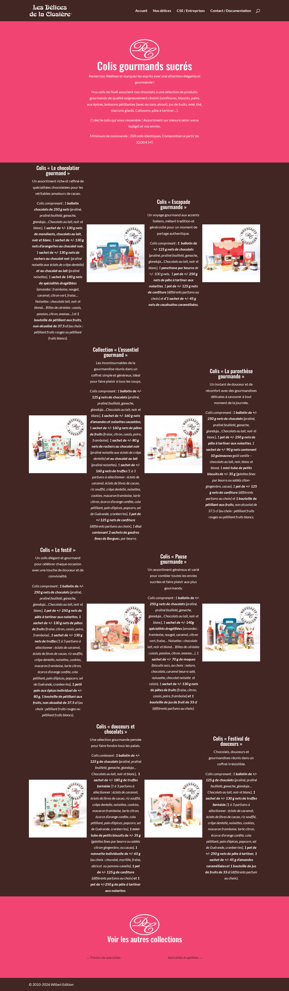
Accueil (141, 11)
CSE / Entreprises (191, 11)
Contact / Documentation (230, 11)
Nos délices (162, 11)
